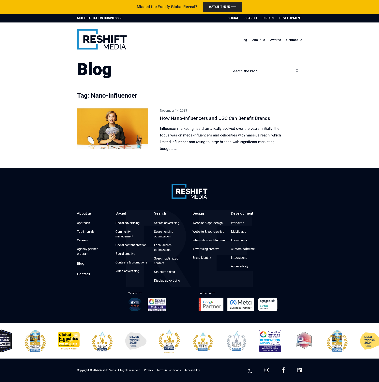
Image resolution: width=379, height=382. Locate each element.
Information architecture (208, 240)
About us (258, 40)
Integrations (239, 257)
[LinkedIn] (299, 370)
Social (120, 213)
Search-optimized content (166, 261)
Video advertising (127, 271)
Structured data (164, 272)
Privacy (148, 370)
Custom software (243, 249)
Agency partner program (87, 251)
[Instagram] (267, 370)
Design (198, 213)
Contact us (294, 40)
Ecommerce (239, 240)
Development (242, 213)
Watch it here (219, 7)
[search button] (297, 70)
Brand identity (201, 257)
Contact (83, 274)
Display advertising (167, 280)
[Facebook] (283, 370)
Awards (275, 40)
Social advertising (127, 223)
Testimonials (86, 231)
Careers (82, 240)
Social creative (125, 253)
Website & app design (207, 223)
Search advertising (166, 223)
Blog (244, 40)
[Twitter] (250, 370)
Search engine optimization (163, 234)
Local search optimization (163, 247)
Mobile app (238, 231)
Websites (237, 223)
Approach (83, 223)
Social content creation (130, 245)
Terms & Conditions (169, 370)
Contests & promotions (131, 262)
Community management (124, 234)
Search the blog (245, 71)
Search (160, 213)
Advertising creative (206, 249)
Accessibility (239, 266)
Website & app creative (208, 231)
